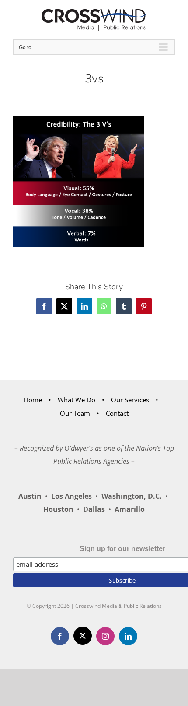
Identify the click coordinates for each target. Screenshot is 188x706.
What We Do (76, 399)
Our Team (75, 413)
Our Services (130, 399)
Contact (117, 413)
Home (33, 399)
